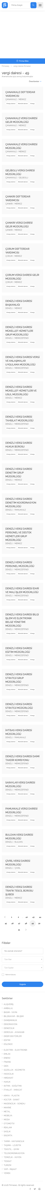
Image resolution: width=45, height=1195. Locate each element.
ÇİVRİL (18, 868)
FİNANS (7, 1062)
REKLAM (8, 1127)
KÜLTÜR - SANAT (12, 1099)
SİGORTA (8, 1135)
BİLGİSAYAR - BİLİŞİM (14, 1016)
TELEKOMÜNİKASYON (14, 1153)
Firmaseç (5, 66)
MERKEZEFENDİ (22, 338)
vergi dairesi (11, 103)
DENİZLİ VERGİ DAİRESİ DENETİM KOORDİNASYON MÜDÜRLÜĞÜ (20, 502)
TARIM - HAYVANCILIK (14, 1141)
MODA (7, 1119)
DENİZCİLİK (9, 1028)
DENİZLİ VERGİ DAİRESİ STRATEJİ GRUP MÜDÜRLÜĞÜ (18, 678)
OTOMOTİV (9, 1123)
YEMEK (7, 1173)
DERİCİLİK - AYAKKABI (14, 1032)
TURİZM (7, 1165)
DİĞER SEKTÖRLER (13, 1036)
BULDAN (19, 842)
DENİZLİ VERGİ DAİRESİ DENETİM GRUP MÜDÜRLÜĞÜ (18, 473)
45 (6, 923)
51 (19, 930)
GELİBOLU (23, 177)
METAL (7, 1111)
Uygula (22, 984)
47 (19, 923)
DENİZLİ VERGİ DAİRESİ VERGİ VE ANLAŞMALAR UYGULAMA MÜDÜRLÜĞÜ (22, 361)
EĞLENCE (8, 1044)
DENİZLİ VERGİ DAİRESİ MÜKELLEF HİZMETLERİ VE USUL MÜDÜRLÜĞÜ (21, 390)
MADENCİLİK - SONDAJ (14, 1103)
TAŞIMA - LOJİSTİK (12, 1145)
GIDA (6, 1066)
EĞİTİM (7, 1040)
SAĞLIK (7, 1131)
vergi (33, 103)
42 (27, 917)
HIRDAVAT (8, 1078)
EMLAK (7, 1054)
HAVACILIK (9, 1074)
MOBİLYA (8, 1115)
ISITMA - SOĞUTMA (13, 1086)
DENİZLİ (9, 308)
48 (26, 923)
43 (33, 917)
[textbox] (22, 959)
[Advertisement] (22, 34)
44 (40, 917)
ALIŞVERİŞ (8, 1004)
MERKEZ (22, 99)
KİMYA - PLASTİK (12, 1095)
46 (12, 923)
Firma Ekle (24, 61)
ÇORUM (8, 256)
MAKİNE (7, 1107)
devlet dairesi (23, 103)
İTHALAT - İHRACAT (13, 1090)
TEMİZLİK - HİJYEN (12, 1157)
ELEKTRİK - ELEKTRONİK (15, 1050)
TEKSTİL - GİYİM (11, 1149)
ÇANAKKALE (11, 99)
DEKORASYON (10, 1024)
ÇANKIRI (9, 204)
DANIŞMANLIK (10, 1020)
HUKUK (7, 1082)
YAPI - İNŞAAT (10, 1169)
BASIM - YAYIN (10, 1012)
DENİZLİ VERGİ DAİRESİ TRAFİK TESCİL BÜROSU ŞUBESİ (19, 890)
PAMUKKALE (20, 510)
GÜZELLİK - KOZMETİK (14, 1070)
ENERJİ (7, 1058)
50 (39, 923)
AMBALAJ (8, 1008)
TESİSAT (8, 1161)
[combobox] (22, 959)
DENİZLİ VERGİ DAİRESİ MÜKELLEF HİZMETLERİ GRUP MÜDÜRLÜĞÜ (19, 331)
